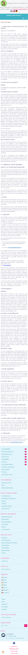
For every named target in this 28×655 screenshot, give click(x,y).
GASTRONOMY (14, 459)
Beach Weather (5, 545)
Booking (4, 501)
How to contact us (6, 569)
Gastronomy (5, 561)
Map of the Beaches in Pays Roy (9, 542)
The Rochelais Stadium (14, 464)
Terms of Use (14, 651)
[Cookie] (3, 652)
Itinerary (4, 527)
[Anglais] (14, 11)
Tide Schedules (5, 548)
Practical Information (14, 454)
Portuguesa (6, 592)
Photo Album (5, 606)
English (5, 580)
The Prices (4, 472)
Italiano (5, 585)
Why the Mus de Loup (7, 516)
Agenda (3, 599)
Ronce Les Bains (6, 469)
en (26, 18)
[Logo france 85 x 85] (12, 11)
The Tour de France (6, 617)
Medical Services (6, 550)
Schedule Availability (7, 506)
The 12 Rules (5, 524)
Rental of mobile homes (14, 451)
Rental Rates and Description (9, 498)
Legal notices (14, 646)
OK (25, 625)
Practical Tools (14, 456)
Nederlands (6, 590)
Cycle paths (4, 537)
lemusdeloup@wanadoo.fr (20, 9)
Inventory (4, 503)
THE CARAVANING (14, 449)
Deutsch (5, 587)
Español (5, 582)
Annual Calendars (6, 540)
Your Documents (6, 529)
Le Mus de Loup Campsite (8, 467)
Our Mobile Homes (6, 496)
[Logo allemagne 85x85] (16, 11)
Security (4, 553)
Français (5, 577)
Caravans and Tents (6, 482)
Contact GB (4, 604)
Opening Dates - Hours (7, 474)
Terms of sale (14, 653)
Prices (3, 485)
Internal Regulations (6, 522)
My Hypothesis (5, 519)
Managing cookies (14, 648)
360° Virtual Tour (6, 508)
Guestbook (4, 609)
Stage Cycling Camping (7, 487)
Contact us (14, 462)
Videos (3, 601)
